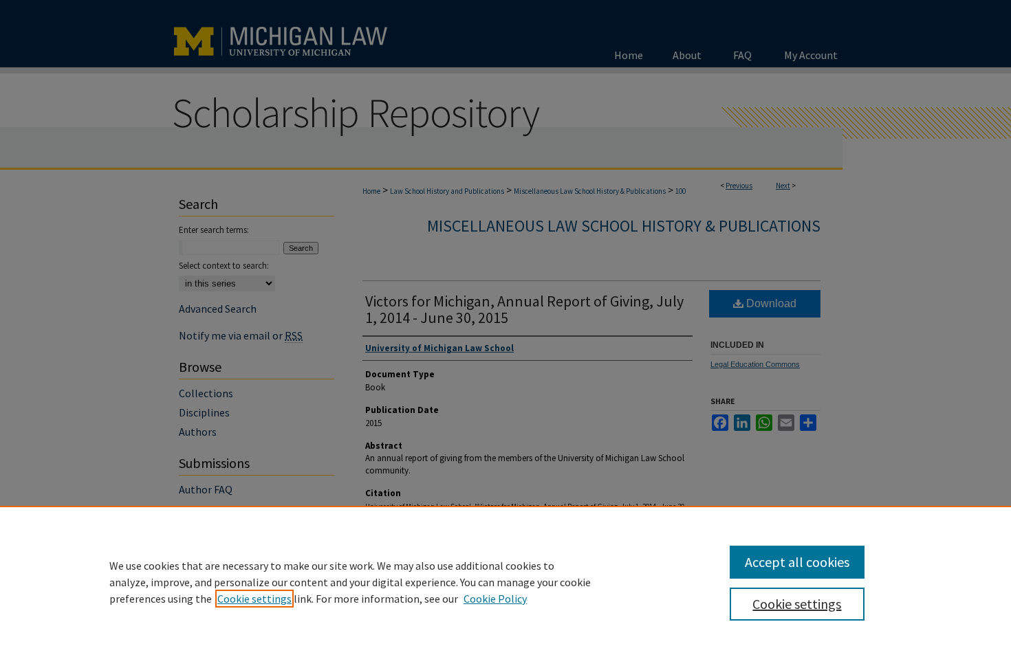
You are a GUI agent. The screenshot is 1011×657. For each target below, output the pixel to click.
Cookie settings (254, 598)
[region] (505, 581)
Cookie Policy (495, 598)
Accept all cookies (797, 561)
